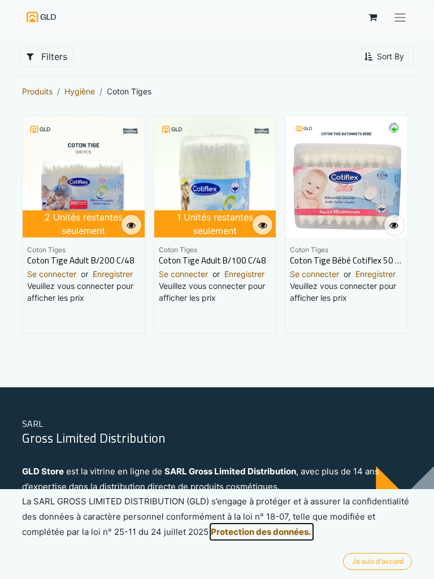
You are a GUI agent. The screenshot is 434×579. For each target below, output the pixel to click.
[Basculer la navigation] (400, 17)
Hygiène (79, 91)
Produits (37, 91)
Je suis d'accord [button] (377, 561)
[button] (387, 56)
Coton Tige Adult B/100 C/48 (212, 260)
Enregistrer (113, 274)
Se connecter (51, 274)
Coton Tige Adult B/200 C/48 (80, 260)
